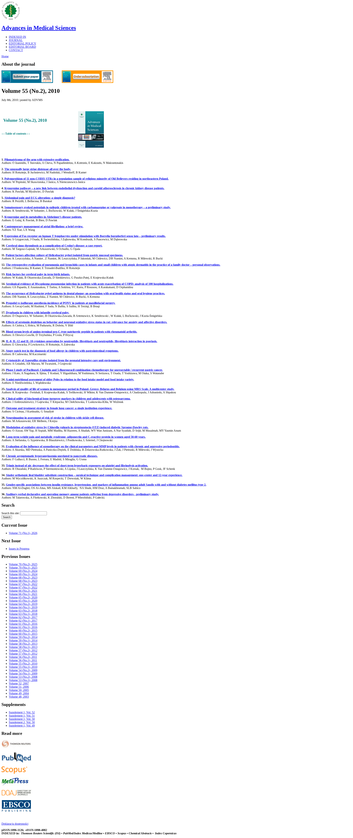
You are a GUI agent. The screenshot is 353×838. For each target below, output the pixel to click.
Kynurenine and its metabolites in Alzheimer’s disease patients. (43, 216)
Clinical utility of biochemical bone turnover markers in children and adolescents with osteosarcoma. (68, 398)
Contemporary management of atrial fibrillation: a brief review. (43, 226)
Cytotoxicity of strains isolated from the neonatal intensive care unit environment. (63, 360)
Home (5, 56)
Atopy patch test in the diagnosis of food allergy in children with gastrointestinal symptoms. (62, 350)
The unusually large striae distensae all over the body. (37, 169)
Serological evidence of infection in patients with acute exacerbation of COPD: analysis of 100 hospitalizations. (89, 283)
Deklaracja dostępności (14, 823)
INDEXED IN (17, 36)
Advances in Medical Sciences (38, 27)
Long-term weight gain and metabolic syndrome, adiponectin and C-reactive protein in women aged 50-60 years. (76, 436)
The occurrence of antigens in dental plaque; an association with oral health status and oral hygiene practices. (85, 293)
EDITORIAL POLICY (22, 43)
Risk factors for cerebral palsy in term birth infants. (38, 274)
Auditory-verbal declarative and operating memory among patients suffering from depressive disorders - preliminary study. (82, 494)
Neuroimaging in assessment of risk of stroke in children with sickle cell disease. (55, 417)
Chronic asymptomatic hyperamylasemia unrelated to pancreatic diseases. (52, 456)
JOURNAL (16, 40)
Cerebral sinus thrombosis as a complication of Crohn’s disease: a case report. (54, 245)
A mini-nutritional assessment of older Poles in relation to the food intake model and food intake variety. (70, 379)
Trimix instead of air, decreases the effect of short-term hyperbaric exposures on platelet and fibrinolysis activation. (77, 465)
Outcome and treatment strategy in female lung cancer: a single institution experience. (59, 408)
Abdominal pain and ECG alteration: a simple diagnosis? (39, 197)
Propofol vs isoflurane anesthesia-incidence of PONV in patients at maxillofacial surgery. (60, 303)
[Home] (10, 18)
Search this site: (10, 513)
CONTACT (16, 50)
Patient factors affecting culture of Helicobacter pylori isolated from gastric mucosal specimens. (64, 255)
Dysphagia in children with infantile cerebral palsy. (37, 312)
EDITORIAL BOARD (22, 46)
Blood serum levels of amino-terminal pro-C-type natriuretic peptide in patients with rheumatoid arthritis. (71, 331)
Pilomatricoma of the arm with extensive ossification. (36, 159)
